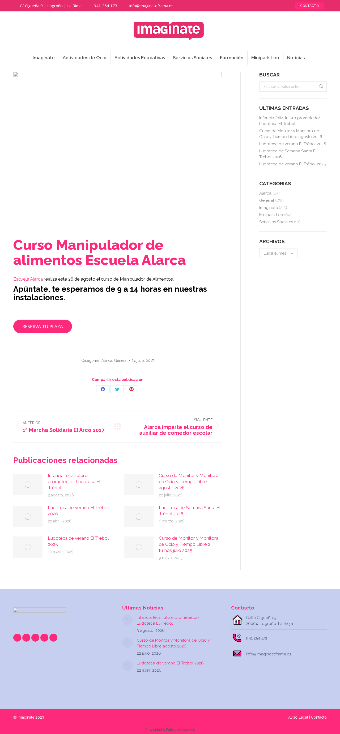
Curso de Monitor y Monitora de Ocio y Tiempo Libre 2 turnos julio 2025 (188, 544)
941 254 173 (105, 5)
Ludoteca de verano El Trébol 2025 (78, 541)
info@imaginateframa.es (151, 5)
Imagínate (268, 207)
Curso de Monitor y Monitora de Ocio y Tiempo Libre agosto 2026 (188, 481)
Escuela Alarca (28, 279)
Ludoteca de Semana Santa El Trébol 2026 (189, 510)
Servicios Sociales (276, 222)
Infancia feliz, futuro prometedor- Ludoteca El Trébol (74, 481)
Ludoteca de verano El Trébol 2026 (78, 510)
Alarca (106, 360)
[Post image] (27, 484)
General (121, 360)
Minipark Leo (271, 214)
